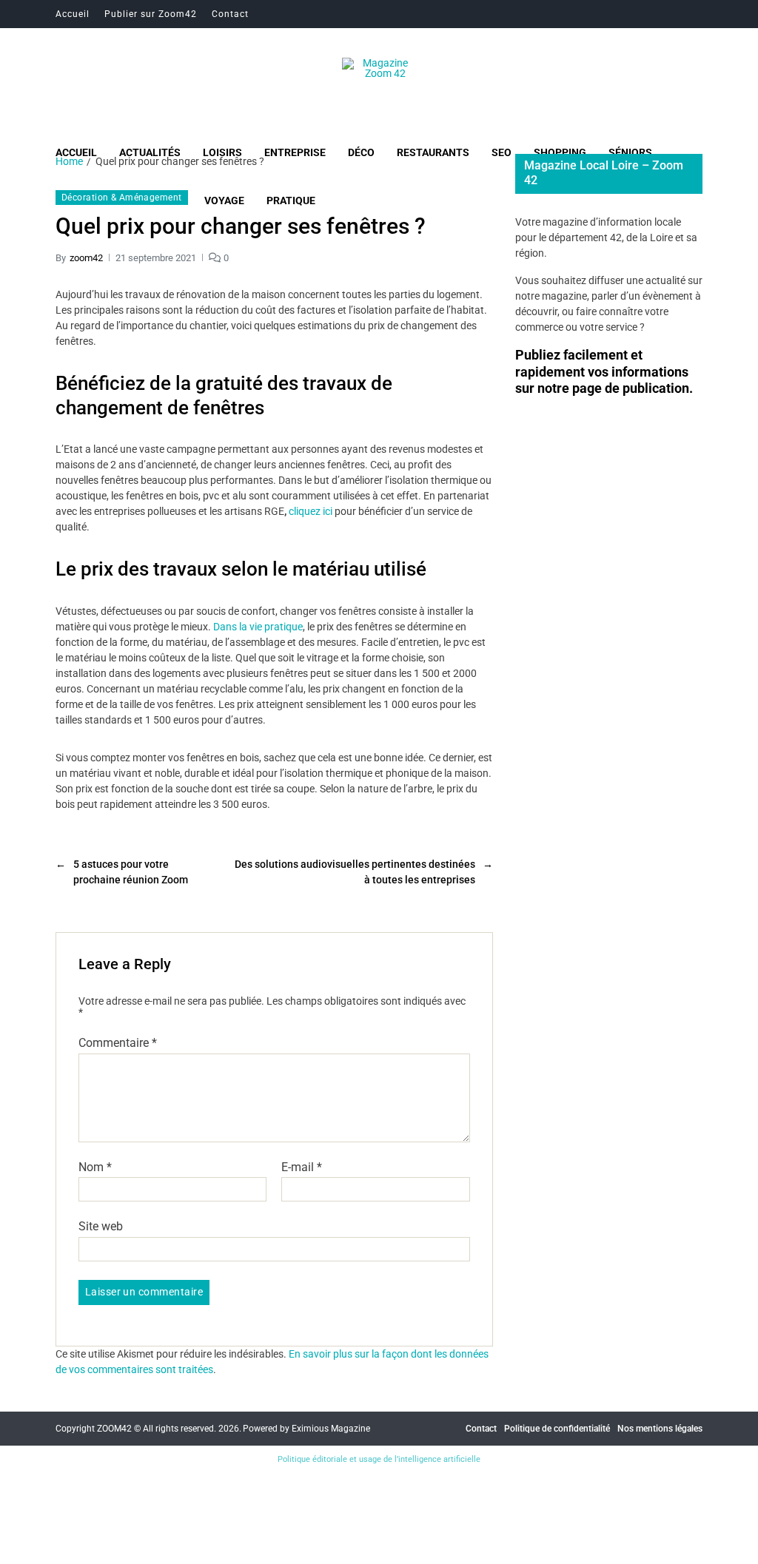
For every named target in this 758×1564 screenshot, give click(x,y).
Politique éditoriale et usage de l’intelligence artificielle (379, 1459)
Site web (100, 1226)
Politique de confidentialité (557, 1428)
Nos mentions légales (659, 1428)
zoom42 (86, 257)
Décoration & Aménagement (121, 197)
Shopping (560, 152)
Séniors (630, 152)
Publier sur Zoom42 (150, 14)
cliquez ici (310, 511)
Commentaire (117, 1043)
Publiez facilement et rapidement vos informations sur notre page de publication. (604, 371)
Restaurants (433, 152)
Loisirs (222, 152)
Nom (95, 1167)
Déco (361, 152)
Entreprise (295, 152)
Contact (230, 14)
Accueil (73, 14)
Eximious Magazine (331, 1428)
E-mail (301, 1167)
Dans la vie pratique (258, 627)
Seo (502, 152)
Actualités (150, 152)
